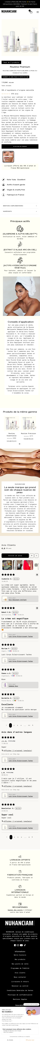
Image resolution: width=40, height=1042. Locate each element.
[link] (15, 945)
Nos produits (20, 959)
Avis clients (20, 973)
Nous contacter (20, 977)
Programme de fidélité (20, 968)
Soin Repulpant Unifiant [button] (18, 600)
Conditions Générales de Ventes (20, 990)
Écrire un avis (15, 556)
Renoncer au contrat (20, 986)
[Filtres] (32, 555)
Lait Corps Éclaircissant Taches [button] (21, 636)
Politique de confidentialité (20, 995)
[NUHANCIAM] (11, 12)
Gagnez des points (15, 910)
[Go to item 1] (7, 565)
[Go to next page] (33, 725)
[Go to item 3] (28, 565)
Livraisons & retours (20, 981)
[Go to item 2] (18, 565)
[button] (37, 12)
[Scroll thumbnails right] (36, 565)
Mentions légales (20, 999)
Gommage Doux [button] (13, 686)
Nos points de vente (20, 964)
